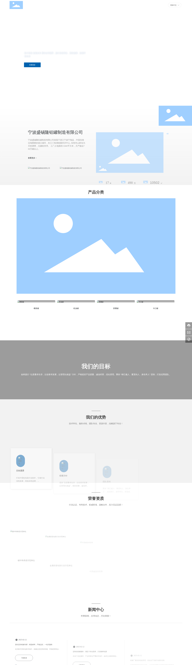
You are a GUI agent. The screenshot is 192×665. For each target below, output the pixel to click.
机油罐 (76, 308)
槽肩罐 (36, 308)
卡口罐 (155, 308)
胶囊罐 (116, 308)
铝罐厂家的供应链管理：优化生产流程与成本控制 (147, 635)
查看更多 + (32, 146)
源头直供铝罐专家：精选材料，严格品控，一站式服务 (33, 635)
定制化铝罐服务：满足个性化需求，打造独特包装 (90, 635)
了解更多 (24, 648)
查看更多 (32, 65)
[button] (19, 99)
